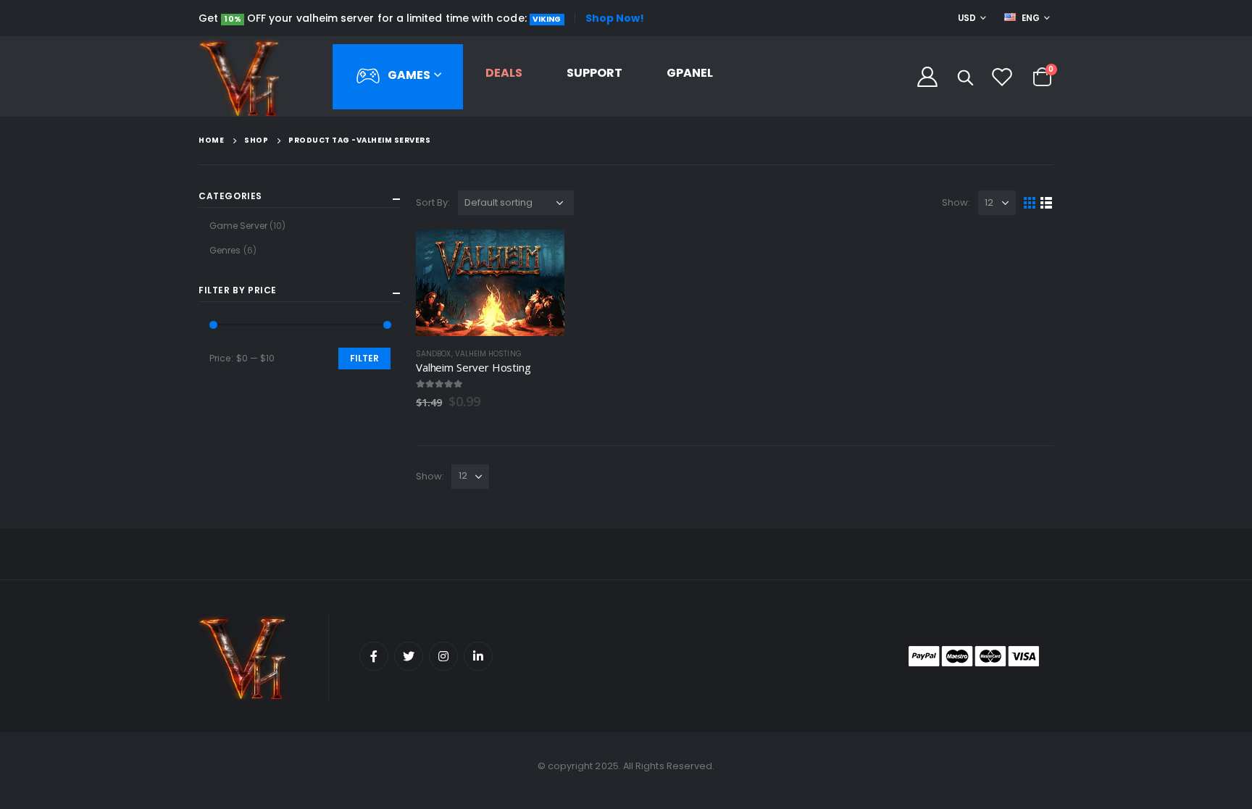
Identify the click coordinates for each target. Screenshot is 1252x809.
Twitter (408, 656)
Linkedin (478, 656)
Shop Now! (615, 18)
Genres (225, 250)
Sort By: (433, 202)
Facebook (373, 656)
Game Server (238, 225)
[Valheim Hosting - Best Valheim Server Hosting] (239, 76)
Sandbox (433, 353)
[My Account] (927, 77)
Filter (364, 358)
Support (594, 72)
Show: (956, 202)
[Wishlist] (1002, 77)
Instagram (443, 656)
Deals (503, 72)
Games (409, 74)
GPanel (690, 72)
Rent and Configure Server (540, 253)
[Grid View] (1030, 203)
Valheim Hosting (488, 353)
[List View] (1046, 203)
